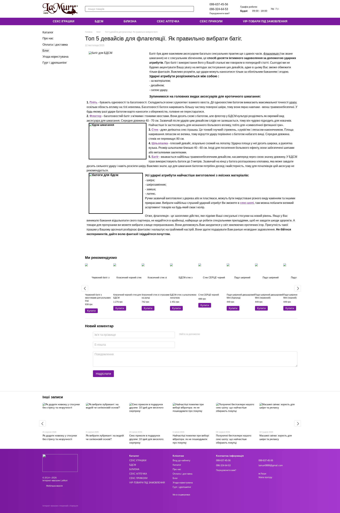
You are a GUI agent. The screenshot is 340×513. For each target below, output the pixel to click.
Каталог (47, 32)
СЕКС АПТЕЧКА (168, 21)
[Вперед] (297, 288)
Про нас (47, 38)
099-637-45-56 (218, 4)
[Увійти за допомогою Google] (209, 334)
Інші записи (52, 397)
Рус (277, 9)
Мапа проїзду (265, 477)
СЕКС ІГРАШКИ (63, 21)
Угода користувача (55, 56)
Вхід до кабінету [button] (181, 460)
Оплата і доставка (55, 44)
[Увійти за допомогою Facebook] (204, 334)
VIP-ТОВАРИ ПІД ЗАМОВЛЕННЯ (265, 21)
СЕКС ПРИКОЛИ (211, 21)
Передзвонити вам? (219, 13)
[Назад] (85, 288)
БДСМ (99, 21)
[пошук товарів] (191, 9)
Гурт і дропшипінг (54, 62)
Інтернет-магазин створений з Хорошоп (60, 506)
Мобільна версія (54, 486)
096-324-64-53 (218, 9)
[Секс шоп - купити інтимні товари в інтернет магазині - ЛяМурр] (60, 463)
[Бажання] (285, 9)
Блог (45, 50)
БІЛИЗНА (130, 21)
